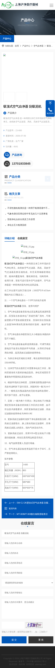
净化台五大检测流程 (16, 225)
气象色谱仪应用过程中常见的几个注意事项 (27, 213)
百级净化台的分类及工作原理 (21, 219)
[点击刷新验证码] (34, 625)
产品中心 (7, 38)
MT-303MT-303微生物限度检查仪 (32, 514)
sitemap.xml (40, 664)
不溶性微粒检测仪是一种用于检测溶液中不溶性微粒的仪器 (28, 208)
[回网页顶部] (50, 103)
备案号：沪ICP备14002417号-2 (32, 661)
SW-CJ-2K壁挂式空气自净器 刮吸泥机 (35, 503)
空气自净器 (38, 46)
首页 (17, 46)
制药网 (22, 664)
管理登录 (30, 664)
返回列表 (13, 508)
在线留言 (22, 238)
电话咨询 (50, 113)
